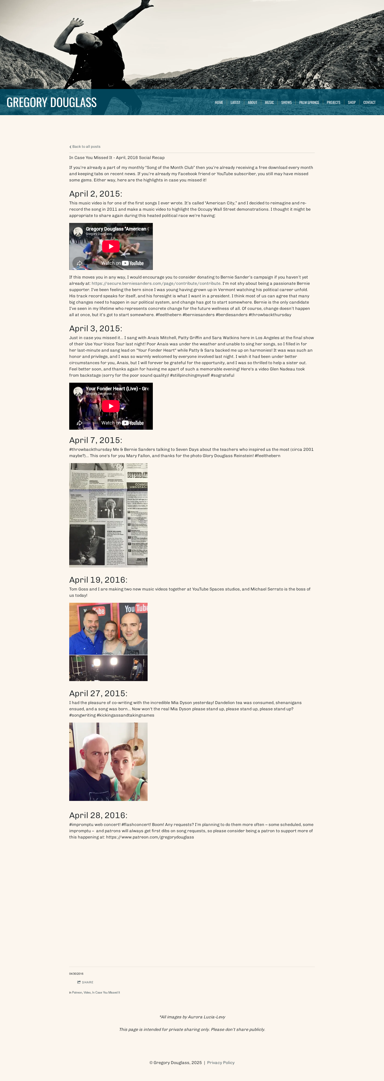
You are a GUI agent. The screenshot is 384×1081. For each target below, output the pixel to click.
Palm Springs (309, 102)
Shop (352, 102)
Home (219, 102)
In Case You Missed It (106, 992)
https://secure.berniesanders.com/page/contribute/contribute (156, 283)
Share (88, 982)
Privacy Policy (221, 1062)
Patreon (77, 992)
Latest (235, 102)
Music (269, 102)
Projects (333, 102)
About (252, 102)
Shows (286, 102)
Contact (369, 102)
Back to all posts (86, 146)
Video (87, 992)
